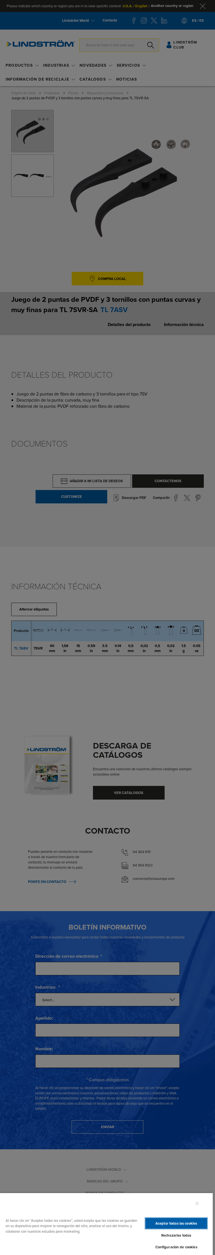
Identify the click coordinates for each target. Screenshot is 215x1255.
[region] (106, 1224)
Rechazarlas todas (176, 1235)
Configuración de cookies (176, 1247)
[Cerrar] (197, 1203)
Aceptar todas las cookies (176, 1223)
